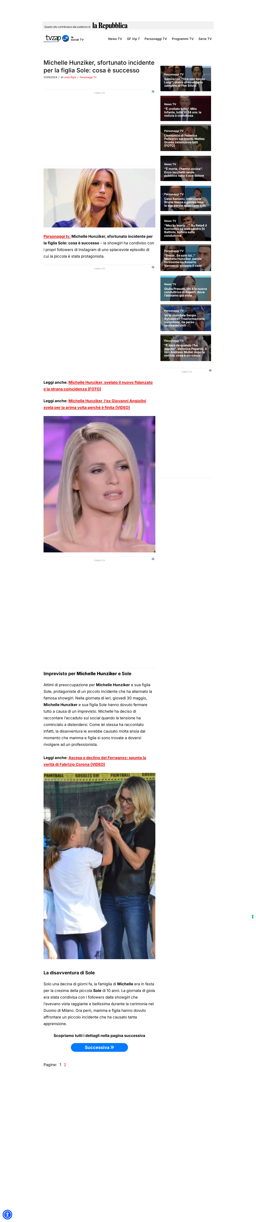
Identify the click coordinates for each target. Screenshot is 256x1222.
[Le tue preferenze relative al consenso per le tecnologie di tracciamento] (252, 916)
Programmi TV (183, 39)
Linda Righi (70, 77)
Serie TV (205, 39)
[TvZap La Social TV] (64, 39)
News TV (115, 39)
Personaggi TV (156, 39)
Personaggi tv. (57, 236)
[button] (7, 1215)
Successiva (98, 1047)
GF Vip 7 (133, 39)
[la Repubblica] (109, 26)
